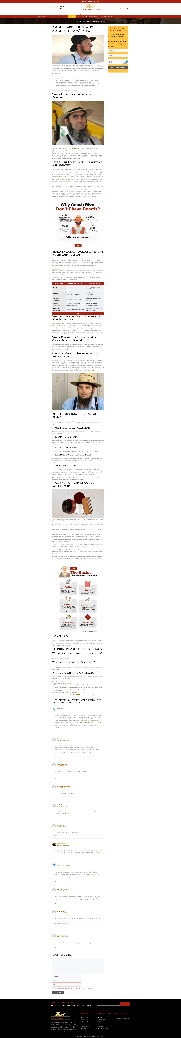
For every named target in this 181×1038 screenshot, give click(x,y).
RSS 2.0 (78, 694)
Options (84, 14)
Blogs (80, 21)
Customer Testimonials (82, 16)
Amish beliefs (90, 370)
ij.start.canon (60, 864)
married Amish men (75, 148)
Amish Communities (59, 681)
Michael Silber (55, 269)
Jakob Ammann (63, 176)
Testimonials (91, 14)
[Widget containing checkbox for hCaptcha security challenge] (118, 62)
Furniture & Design (93, 16)
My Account (84, 1028)
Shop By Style (85, 1021)
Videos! (110, 16)
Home (70, 14)
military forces (56, 325)
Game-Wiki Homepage (62, 935)
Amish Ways (72, 16)
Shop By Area (85, 1019)
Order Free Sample (108, 14)
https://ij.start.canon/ (92, 874)
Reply (56, 730)
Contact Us (98, 14)
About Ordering (77, 14)
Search (54, 17)
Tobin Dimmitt (69, 683)
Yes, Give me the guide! (118, 67)
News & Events (103, 16)
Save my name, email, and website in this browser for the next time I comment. (73, 988)
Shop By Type (85, 1017)
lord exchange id (61, 843)
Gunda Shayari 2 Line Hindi (63, 889)
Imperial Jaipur (60, 825)
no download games (62, 764)
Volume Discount (86, 1026)
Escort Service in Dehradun (63, 786)
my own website (81, 921)
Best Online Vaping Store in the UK (92, 722)
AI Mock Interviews (61, 911)
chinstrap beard (67, 157)
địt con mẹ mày (60, 739)
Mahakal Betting (61, 804)
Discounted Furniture (86, 1024)
